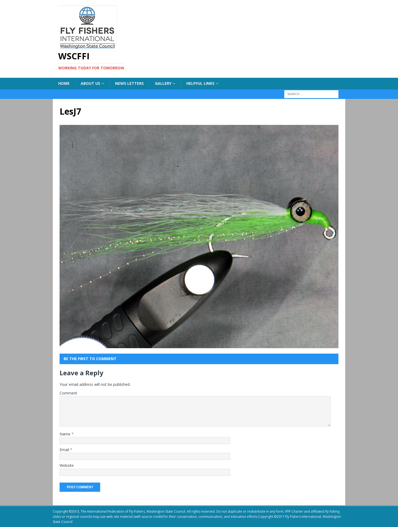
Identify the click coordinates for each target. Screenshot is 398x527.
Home (64, 83)
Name (65, 434)
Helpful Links (200, 83)
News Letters (129, 83)
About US (90, 83)
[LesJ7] (199, 345)
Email (65, 449)
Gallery (163, 83)
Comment (68, 393)
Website (67, 465)
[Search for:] (311, 93)
